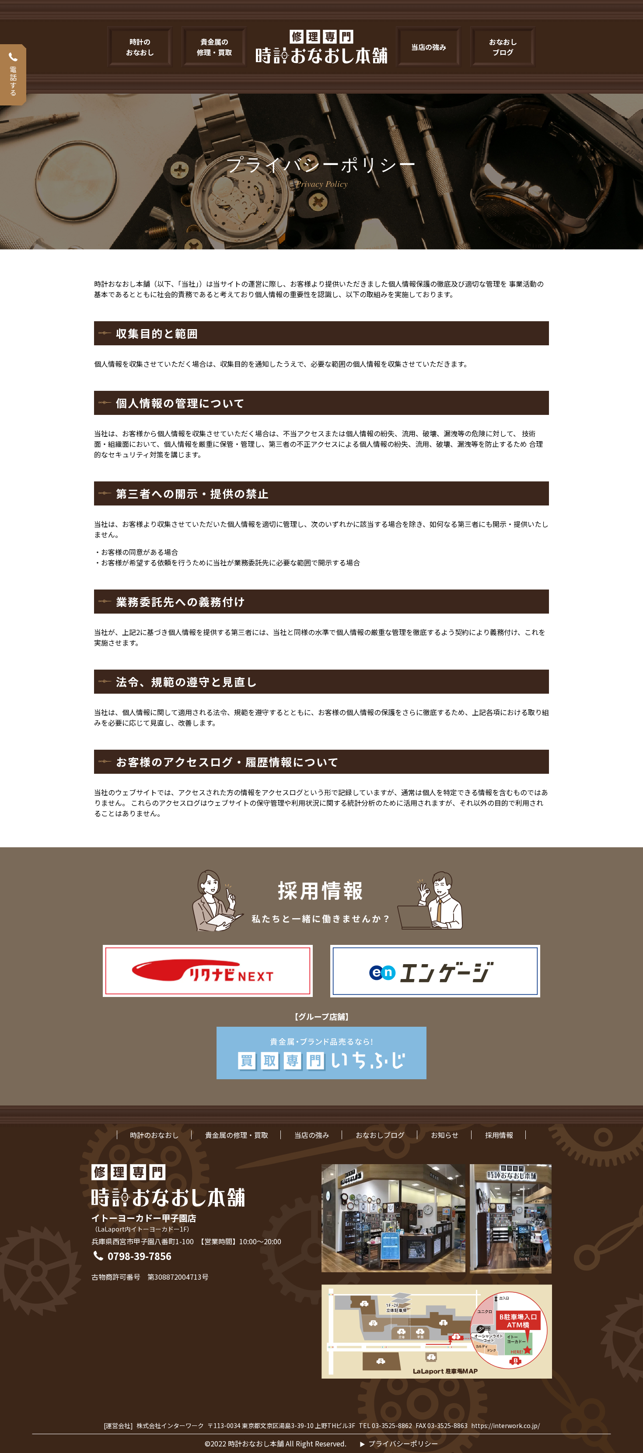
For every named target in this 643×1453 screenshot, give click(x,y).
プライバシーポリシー (403, 1443)
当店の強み (311, 1135)
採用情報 (499, 1135)
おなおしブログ (380, 1135)
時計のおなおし (154, 1135)
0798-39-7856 (139, 1255)
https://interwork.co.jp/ (505, 1425)
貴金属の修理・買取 (236, 1135)
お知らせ (445, 1135)
